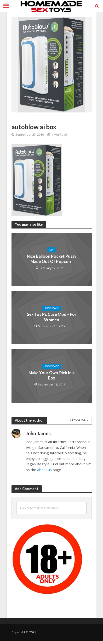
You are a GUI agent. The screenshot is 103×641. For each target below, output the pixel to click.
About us (44, 469)
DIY (51, 249)
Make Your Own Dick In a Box (51, 375)
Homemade (51, 308)
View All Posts (79, 419)
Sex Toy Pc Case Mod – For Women (51, 317)
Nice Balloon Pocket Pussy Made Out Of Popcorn (51, 259)
